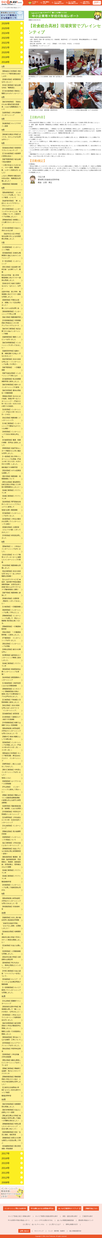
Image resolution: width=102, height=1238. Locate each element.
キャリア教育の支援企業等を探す (46, 1216)
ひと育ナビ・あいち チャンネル (33, 1224)
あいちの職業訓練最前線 (65, 1220)
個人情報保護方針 (75, 1231)
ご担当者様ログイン (96, 3)
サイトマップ (38, 1231)
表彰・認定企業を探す (70, 1216)
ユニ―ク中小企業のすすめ (43, 1220)
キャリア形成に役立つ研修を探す (19, 1216)
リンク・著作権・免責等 (56, 1231)
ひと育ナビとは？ (55, 1224)
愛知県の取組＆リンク (85, 1220)
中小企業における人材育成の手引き (42, 1208)
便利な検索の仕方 (72, 1224)
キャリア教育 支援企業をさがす (59, 2)
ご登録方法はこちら (91, 1208)
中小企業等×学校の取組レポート (19, 1220)
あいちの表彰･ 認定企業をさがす (73, 2)
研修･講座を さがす (46, 2)
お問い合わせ (24, 1231)
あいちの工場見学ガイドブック (68, 1208)
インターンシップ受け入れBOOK (15, 1208)
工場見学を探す (87, 1216)
